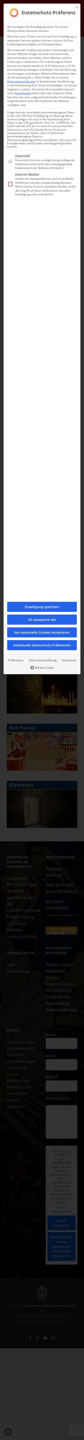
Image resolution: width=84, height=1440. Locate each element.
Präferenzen (16, 660)
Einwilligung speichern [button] (42, 607)
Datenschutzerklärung (21, 81)
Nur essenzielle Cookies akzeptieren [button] (42, 632)
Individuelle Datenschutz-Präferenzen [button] (42, 645)
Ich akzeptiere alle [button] (42, 619)
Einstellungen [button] (23, 93)
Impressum (69, 660)
